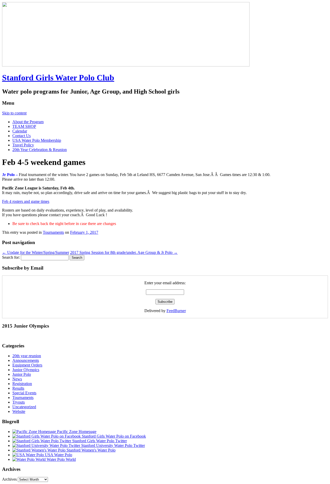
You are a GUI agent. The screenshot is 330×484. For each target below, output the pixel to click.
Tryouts (18, 402)
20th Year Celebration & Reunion (39, 149)
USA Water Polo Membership (36, 140)
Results (18, 388)
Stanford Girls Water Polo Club (58, 77)
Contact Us (21, 135)
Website (18, 411)
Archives (9, 479)
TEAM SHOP (24, 126)
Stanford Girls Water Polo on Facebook (113, 436)
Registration (22, 383)
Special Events (24, 393)
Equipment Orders (27, 365)
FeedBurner (176, 310)
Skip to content (14, 113)
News (17, 379)
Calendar (19, 131)
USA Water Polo (58, 455)
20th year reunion (26, 356)
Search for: (11, 257)
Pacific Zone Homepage (76, 431)
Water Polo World (61, 459)
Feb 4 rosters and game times (25, 201)
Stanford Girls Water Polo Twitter (99, 441)
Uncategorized (24, 407)
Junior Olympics (25, 370)
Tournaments (53, 232)
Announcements (25, 360)
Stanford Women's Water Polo (90, 450)
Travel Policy (23, 145)
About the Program (28, 122)
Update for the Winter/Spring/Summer (35, 252)
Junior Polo (21, 374)
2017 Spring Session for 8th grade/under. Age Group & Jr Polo (124, 252)
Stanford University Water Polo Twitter (112, 445)
